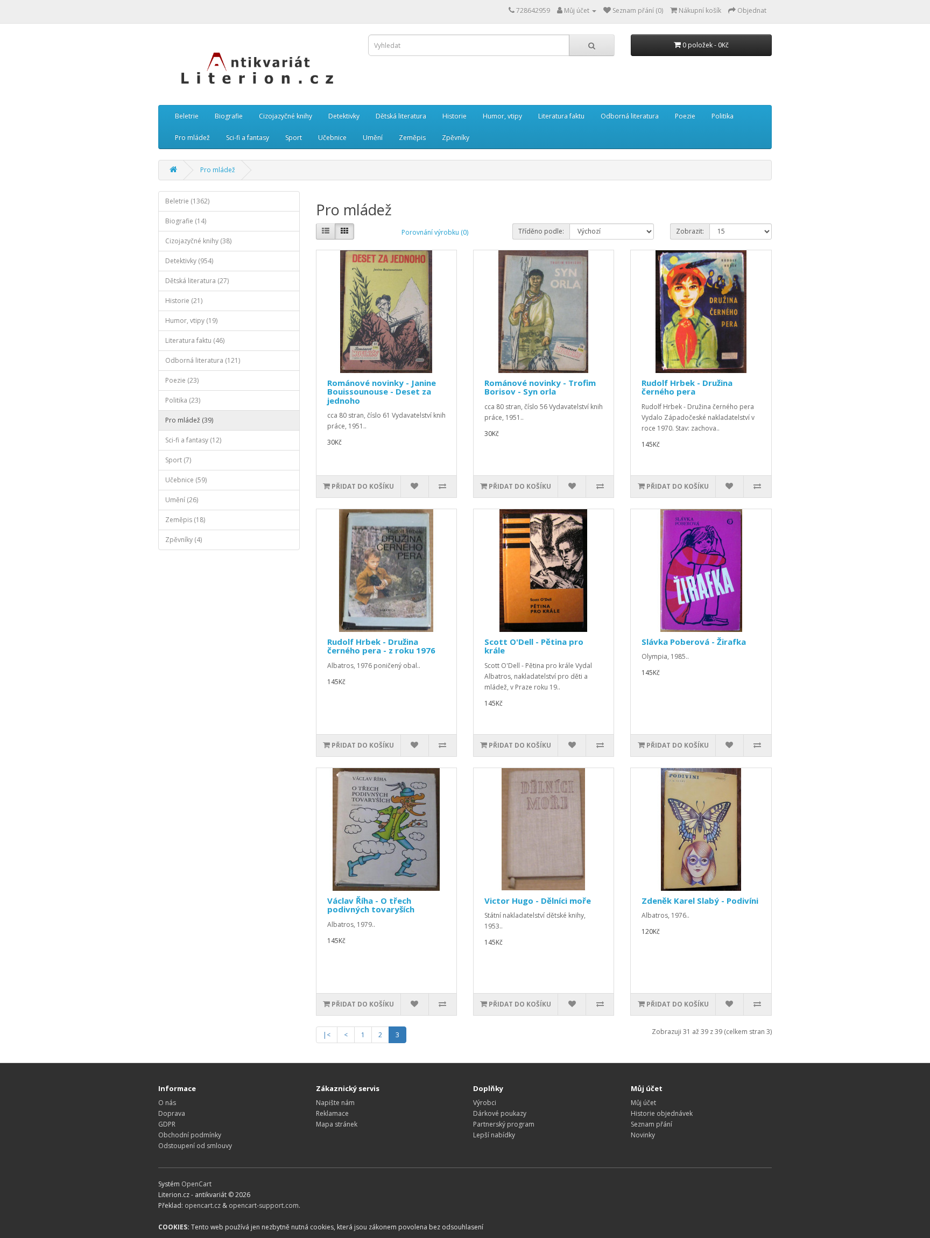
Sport (293, 137)
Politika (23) (182, 400)
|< (326, 1034)
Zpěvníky (455, 137)
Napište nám (335, 1102)
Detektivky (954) (189, 260)
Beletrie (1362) (187, 201)
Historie (454, 116)
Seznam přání (651, 1124)
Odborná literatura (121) (202, 360)
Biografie (229, 116)
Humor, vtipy (502, 116)
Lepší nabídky (494, 1134)
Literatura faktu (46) (194, 340)
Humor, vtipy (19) (191, 320)
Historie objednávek (662, 1113)
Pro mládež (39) (189, 420)
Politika (722, 116)
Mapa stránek (336, 1124)
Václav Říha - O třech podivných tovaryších (370, 905)
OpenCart (196, 1183)
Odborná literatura (630, 116)
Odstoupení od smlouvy (195, 1145)
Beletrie (187, 116)
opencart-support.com (264, 1205)
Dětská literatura (401, 116)
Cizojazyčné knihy (285, 116)
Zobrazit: (690, 231)
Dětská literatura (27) (197, 280)
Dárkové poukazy (499, 1113)
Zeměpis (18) (185, 519)
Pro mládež (192, 137)
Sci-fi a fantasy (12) (193, 440)
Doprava (171, 1113)
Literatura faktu (561, 116)
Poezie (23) (182, 380)
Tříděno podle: (541, 231)
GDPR (166, 1124)
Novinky (643, 1134)
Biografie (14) (185, 221)
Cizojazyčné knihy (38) (198, 240)
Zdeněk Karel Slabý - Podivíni (700, 900)
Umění (373, 137)
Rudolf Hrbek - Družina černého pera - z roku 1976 (381, 646)
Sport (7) (178, 460)
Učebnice (332, 137)
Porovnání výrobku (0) (434, 232)
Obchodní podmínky (189, 1134)
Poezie (685, 116)
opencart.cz (203, 1205)
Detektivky (344, 116)
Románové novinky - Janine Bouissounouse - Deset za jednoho (381, 391)
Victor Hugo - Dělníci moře (537, 900)
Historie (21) (183, 300)
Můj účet (643, 1102)
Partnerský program (503, 1124)
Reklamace (332, 1113)
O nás (167, 1102)
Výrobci (484, 1102)
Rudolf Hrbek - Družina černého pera (687, 387)
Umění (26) (181, 499)
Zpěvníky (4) (183, 539)
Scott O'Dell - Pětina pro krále (533, 646)
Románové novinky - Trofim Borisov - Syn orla (540, 387)
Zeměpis (412, 137)
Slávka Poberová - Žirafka (694, 641)
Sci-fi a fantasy (247, 137)
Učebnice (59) (186, 479)
